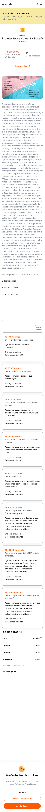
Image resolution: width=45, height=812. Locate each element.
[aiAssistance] (38, 294)
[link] (16, 294)
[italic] (8, 294)
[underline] (12, 294)
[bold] (5, 294)
